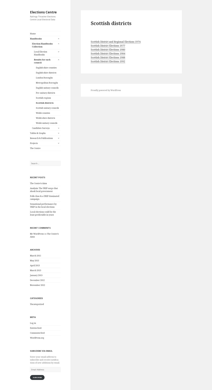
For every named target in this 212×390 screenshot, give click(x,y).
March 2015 (35, 255)
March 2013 (35, 270)
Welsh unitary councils (46, 123)
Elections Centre (43, 12)
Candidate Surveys (41, 128)
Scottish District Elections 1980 (108, 49)
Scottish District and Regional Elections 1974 (115, 41)
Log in (33, 323)
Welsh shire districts (45, 118)
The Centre (35, 148)
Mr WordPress (37, 233)
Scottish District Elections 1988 (108, 57)
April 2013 (35, 265)
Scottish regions (43, 98)
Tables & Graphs (38, 133)
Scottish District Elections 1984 (108, 53)
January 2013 (36, 275)
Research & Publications (41, 138)
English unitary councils (47, 87)
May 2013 (34, 260)
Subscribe (37, 377)
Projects (34, 143)
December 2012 (37, 280)
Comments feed (37, 333)
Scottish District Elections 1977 (108, 45)
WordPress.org (37, 337)
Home (33, 33)
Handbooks (36, 38)
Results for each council (42, 61)
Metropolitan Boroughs (47, 82)
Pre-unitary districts (45, 92)
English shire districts (46, 72)
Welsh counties (43, 113)
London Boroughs (44, 77)
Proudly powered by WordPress (106, 90)
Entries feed (35, 328)
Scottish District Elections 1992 (108, 61)
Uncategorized (37, 304)
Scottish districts (44, 103)
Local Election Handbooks (40, 53)
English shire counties (46, 67)
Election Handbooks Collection (42, 45)
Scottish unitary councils (47, 108)
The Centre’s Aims (38, 183)
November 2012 (37, 285)
